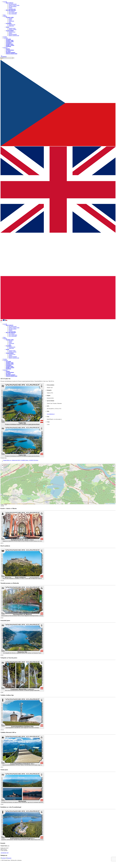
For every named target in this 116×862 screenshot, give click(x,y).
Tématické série (12, 24)
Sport (10, 22)
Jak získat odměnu (12, 6)
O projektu (5, 37)
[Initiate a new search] (114, 466)
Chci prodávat (12, 11)
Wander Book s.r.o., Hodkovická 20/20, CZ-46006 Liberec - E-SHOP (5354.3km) (20, 460)
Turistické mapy (12, 31)
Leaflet (106, 503)
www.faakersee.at (50, 414)
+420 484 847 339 (4, 852)
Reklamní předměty (13, 34)
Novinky (5, 36)
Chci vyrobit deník (13, 13)
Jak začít (5, 1)
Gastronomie (11, 21)
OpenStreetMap (112, 503)
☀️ (1, 59)
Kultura (10, 19)
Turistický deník (12, 28)
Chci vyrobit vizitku (13, 12)
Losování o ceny (12, 8)
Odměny (10, 7)
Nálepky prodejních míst (14, 35)
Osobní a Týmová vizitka (14, 5)
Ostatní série (11, 25)
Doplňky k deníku (12, 29)
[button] (2, 466)
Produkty (5, 16)
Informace (5, 47)
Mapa (4, 15)
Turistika (10, 18)
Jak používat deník (13, 4)
